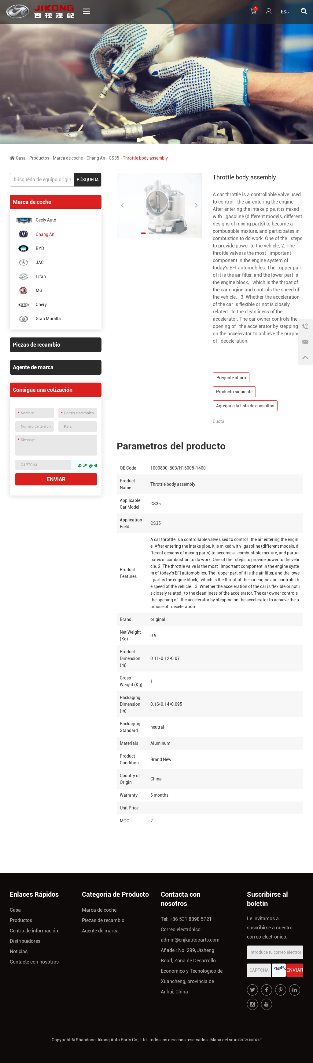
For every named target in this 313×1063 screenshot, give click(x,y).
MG (39, 290)
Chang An (96, 158)
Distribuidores (25, 941)
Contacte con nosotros (34, 962)
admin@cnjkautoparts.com (190, 940)
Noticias (19, 951)
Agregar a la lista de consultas (245, 405)
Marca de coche (68, 158)
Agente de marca (33, 367)
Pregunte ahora (231, 377)
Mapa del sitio (224, 1039)
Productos (39, 158)
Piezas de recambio (36, 344)
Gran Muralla (48, 318)
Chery (41, 304)
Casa (21, 158)
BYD (40, 248)
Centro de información (34, 931)
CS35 (114, 158)
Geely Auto (46, 220)
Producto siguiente (234, 391)
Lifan (41, 276)
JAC (40, 262)
